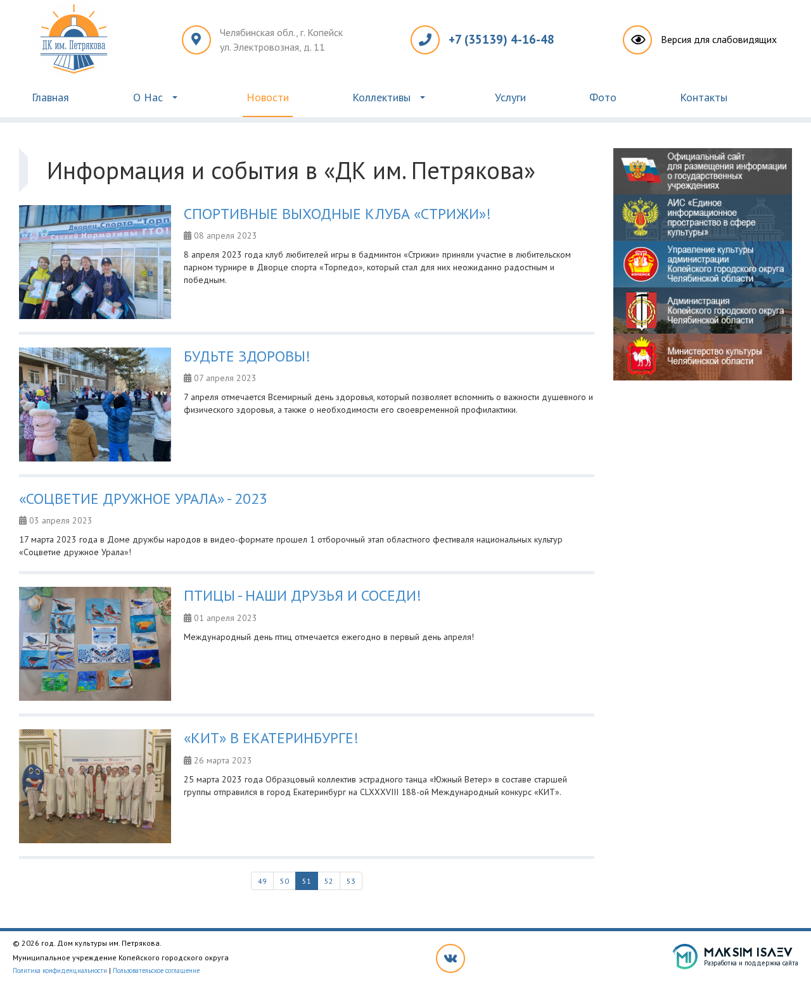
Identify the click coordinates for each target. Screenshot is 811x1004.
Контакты (703, 97)
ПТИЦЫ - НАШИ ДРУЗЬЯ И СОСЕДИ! (302, 595)
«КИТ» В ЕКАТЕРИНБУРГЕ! (271, 738)
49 (262, 881)
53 (351, 881)
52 (328, 881)
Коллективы (381, 97)
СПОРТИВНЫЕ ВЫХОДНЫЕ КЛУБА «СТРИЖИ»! (337, 213)
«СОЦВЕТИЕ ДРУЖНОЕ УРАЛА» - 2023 (143, 498)
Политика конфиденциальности (60, 970)
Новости (267, 97)
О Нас (148, 97)
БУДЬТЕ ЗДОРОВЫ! (247, 356)
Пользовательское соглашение (156, 970)
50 (284, 881)
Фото (602, 97)
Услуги (510, 97)
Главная (50, 97)
